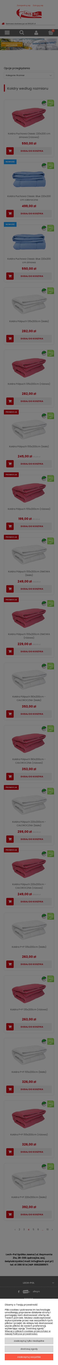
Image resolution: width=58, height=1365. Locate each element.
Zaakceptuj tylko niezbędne (29, 1340)
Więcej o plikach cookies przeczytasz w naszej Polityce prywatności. (28, 1332)
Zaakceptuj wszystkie (29, 1356)
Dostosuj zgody (29, 1348)
